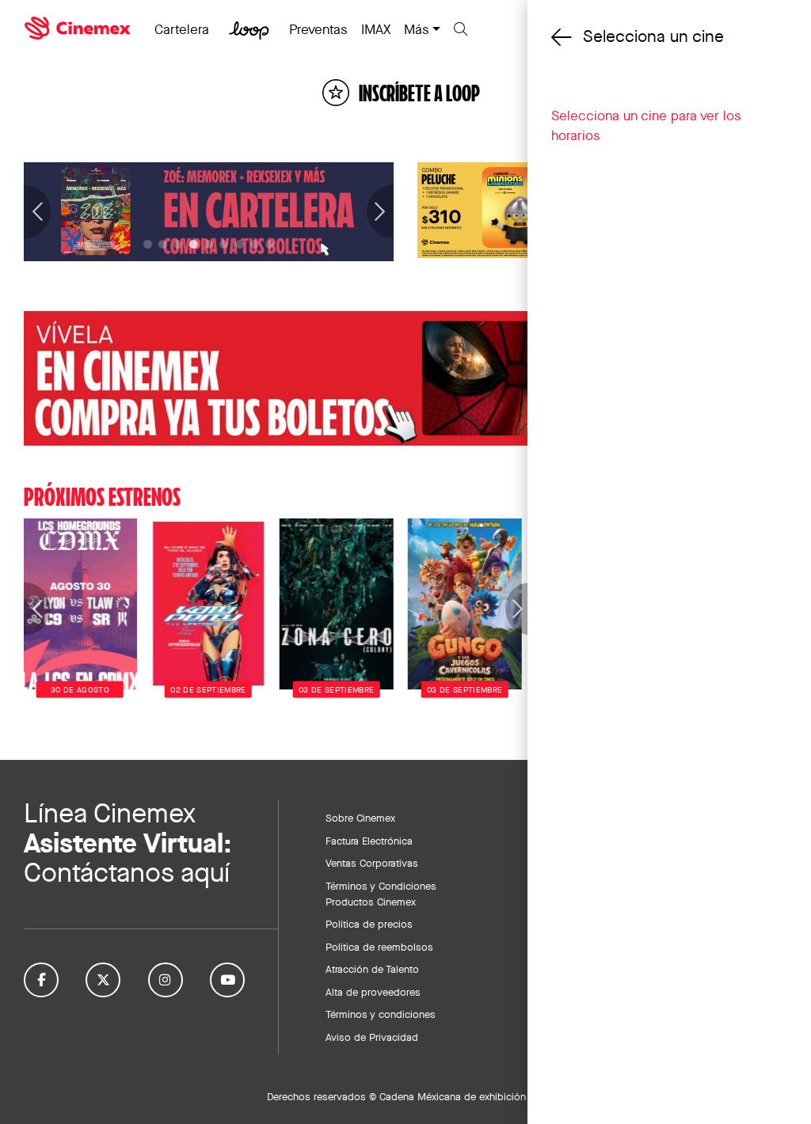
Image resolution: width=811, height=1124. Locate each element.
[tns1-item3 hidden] (193, 244)
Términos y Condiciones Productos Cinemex (381, 894)
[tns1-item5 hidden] (223, 244)
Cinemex (79, 28)
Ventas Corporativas (372, 863)
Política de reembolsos (379, 947)
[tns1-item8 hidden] (269, 244)
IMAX (375, 29)
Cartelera (181, 29)
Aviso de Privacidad (372, 1037)
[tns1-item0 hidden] (147, 244)
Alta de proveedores (373, 992)
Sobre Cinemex (360, 818)
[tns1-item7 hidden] (254, 244)
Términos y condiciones (381, 1014)
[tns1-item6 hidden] (239, 244)
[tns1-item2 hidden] (177, 244)
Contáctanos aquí (127, 872)
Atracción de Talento (372, 969)
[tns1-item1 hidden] (162, 244)
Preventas (318, 29)
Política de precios (369, 924)
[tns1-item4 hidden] (208, 244)
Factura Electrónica (369, 841)
